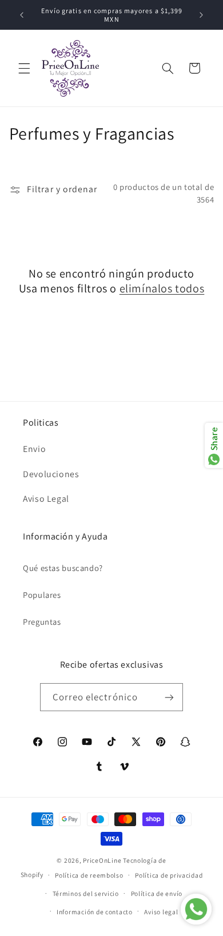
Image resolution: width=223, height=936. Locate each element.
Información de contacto (95, 911)
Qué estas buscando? (63, 567)
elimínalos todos (162, 288)
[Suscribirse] (169, 697)
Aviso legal (161, 911)
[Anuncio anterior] (21, 14)
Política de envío (157, 893)
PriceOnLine (102, 860)
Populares (42, 594)
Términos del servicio (86, 893)
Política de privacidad (168, 875)
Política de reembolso (89, 875)
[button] (24, 68)
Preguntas (42, 621)
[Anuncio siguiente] (201, 14)
